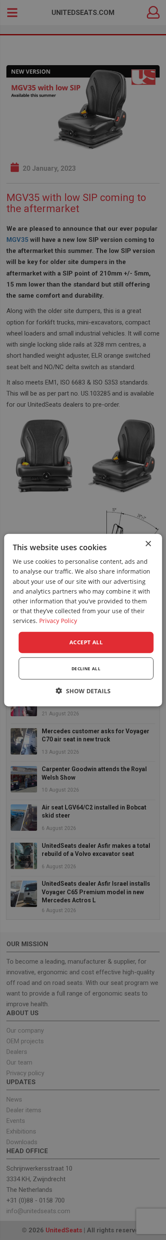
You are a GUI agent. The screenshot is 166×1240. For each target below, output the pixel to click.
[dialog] (83, 620)
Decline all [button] (86, 668)
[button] (83, 690)
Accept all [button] (86, 642)
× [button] (148, 544)
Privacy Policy (58, 621)
